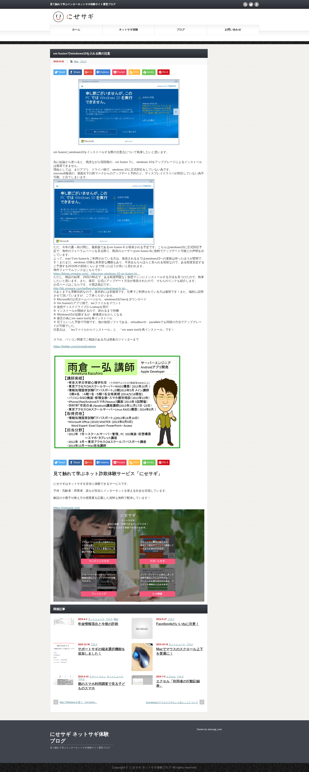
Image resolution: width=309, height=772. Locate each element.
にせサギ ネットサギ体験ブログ (79, 737)
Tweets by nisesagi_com (209, 729)
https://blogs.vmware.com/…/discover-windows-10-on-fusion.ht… (96, 273)
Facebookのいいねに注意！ (177, 624)
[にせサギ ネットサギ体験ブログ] (73, 21)
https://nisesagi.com (66, 507)
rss (245, 4)
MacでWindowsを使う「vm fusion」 (78, 702)
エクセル (171, 676)
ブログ (181, 29)
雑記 (116, 619)
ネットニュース (96, 619)
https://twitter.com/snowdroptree (74, 346)
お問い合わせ (233, 29)
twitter (251, 4)
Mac (76, 61)
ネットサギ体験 (128, 29)
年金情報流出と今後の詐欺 (98, 624)
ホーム (76, 29)
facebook (256, 4)
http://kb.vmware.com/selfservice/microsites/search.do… (90, 288)
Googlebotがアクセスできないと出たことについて (172, 702)
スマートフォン (97, 676)
